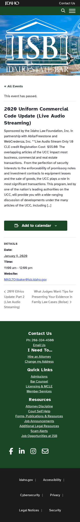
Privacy (55, 495)
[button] (63, 10)
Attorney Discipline (39, 406)
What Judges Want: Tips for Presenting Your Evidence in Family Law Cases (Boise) (52, 296)
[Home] (13, 3)
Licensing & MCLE (39, 386)
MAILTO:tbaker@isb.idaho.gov (25, 280)
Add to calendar (36, 225)
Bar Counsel (39, 381)
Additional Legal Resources (39, 426)
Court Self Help (39, 411)
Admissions (39, 377)
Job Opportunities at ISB (39, 436)
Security (55, 510)
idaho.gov (26, 480)
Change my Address (39, 362)
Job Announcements (39, 421)
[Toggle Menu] (72, 11)
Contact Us (67, 3)
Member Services (39, 391)
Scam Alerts (39, 431)
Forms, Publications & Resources (39, 416)
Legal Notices (29, 510)
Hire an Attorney (39, 357)
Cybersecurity (30, 495)
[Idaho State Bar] (36, 45)
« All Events (13, 86)
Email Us (39, 345)
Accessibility (52, 480)
